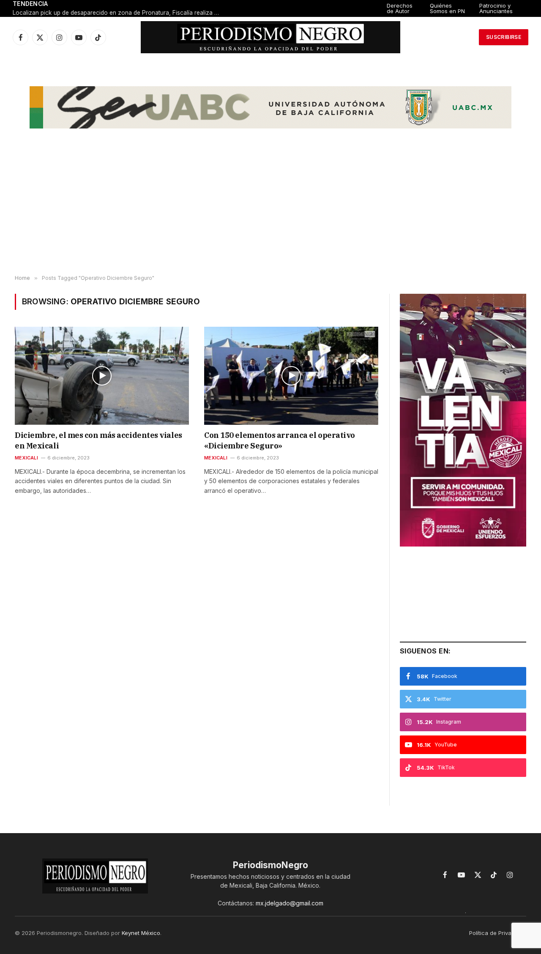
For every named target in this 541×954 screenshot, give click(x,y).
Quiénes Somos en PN (447, 8)
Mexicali (26, 458)
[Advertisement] (270, 207)
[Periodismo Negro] (271, 37)
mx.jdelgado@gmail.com (289, 903)
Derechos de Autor (400, 8)
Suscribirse (503, 37)
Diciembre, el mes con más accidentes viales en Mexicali (98, 440)
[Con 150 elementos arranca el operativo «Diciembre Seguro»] (291, 376)
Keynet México (141, 932)
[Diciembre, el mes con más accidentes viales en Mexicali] (102, 376)
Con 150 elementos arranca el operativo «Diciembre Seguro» (279, 440)
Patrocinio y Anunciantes (496, 8)
